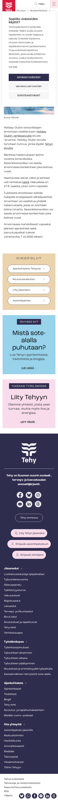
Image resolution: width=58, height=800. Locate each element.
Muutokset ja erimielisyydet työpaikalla (28, 669)
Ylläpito (8, 796)
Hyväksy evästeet (29, 77)
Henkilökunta (12, 741)
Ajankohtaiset (12, 689)
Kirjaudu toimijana (31, 555)
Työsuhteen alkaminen (18, 653)
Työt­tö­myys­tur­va (15, 590)
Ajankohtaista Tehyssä (27, 268)
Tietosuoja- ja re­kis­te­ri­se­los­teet (22, 783)
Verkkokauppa (13, 633)
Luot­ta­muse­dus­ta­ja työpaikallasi (24, 574)
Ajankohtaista (38, 11)
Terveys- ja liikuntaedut (18, 611)
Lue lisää (27, 368)
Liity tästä (28, 422)
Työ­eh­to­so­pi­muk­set (16, 647)
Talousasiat (11, 757)
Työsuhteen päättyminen (19, 663)
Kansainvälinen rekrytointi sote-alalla (27, 674)
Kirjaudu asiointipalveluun (32, 544)
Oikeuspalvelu (12, 585)
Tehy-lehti (10, 627)
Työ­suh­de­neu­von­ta (16, 579)
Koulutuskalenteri (24, 279)
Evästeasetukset (28, 95)
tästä (25, 182)
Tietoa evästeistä (14, 779)
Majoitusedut (12, 601)
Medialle (9, 751)
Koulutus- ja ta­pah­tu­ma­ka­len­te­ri (24, 710)
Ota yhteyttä (13, 724)
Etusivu (21, 11)
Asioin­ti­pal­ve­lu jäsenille (18, 730)
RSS (6, 791)
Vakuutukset (12, 595)
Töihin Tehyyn (12, 767)
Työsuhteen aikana (15, 658)
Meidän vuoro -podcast (18, 715)
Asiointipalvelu (22, 300)
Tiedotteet (10, 694)
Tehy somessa (29, 518)
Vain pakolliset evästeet (29, 86)
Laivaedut (10, 606)
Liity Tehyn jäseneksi (32, 533)
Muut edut (10, 617)
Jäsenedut (11, 568)
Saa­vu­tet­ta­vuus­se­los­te (18, 787)
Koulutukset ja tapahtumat (20, 622)
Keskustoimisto (14, 735)
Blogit (7, 699)
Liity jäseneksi (21, 290)
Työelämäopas (14, 642)
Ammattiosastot (14, 746)
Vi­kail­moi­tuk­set (14, 762)
